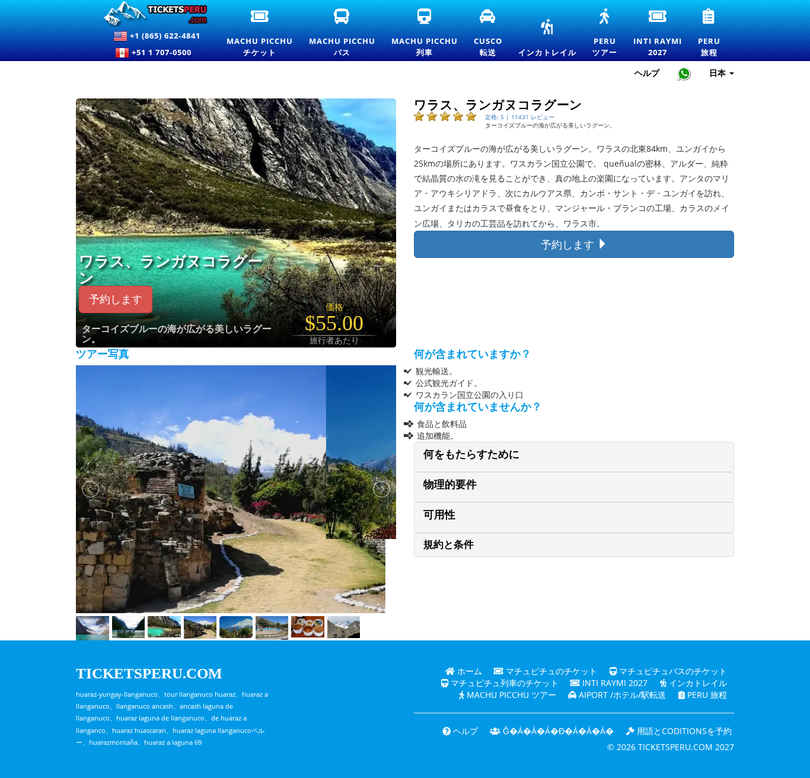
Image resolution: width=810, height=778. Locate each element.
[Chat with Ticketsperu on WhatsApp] (684, 73)
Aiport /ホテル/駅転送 (621, 694)
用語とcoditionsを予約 (683, 730)
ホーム (468, 671)
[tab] (574, 456)
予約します (115, 299)
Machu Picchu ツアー (510, 694)
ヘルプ (646, 72)
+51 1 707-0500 (164, 52)
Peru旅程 (710, 33)
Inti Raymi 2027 (614, 682)
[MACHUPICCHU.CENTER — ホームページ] (150, 14)
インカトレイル (547, 38)
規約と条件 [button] (448, 544)
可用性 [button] (439, 515)
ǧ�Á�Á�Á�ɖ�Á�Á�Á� (557, 730)
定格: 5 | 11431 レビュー (519, 117)
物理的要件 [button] (450, 484)
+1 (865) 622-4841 (163, 35)
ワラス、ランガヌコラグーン (171, 269)
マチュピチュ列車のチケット (503, 682)
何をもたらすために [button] (471, 454)
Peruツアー (605, 33)
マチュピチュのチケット (550, 671)
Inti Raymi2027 (658, 33)
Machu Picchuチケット (260, 33)
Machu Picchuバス (342, 33)
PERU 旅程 (706, 694)
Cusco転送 (488, 33)
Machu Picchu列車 (424, 33)
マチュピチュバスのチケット (672, 671)
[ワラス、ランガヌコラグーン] (265, 222)
